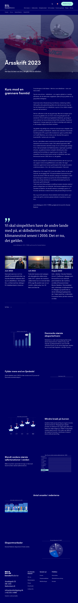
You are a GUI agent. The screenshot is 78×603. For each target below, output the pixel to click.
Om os (71, 8)
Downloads (30, 586)
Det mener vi (27, 8)
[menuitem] (27, 8)
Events (41, 575)
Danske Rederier (18, 12)
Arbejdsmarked (43, 8)
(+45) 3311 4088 (11, 593)
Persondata (55, 575)
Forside (6, 12)
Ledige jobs (30, 589)
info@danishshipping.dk (13, 590)
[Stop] (72, 72)
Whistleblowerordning (57, 578)
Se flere (7, 307)
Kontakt (54, 581)
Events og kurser (60, 8)
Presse (66, 8)
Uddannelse (35, 8)
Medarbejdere (31, 580)
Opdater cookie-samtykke (11, 596)
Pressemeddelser (44, 578)
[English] (57, 3)
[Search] (52, 4)
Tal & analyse (51, 8)
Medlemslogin (67, 4)
